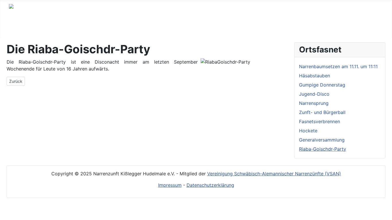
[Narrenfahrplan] (214, 27)
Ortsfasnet (144, 27)
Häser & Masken (95, 27)
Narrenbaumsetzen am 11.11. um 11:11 (338, 66)
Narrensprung (314, 103)
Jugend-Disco (314, 94)
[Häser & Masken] (118, 27)
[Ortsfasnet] (160, 27)
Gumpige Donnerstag (322, 85)
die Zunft (48, 27)
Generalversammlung (322, 140)
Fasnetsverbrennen (319, 121)
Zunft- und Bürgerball (322, 112)
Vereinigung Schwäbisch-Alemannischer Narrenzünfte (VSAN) (274, 173)
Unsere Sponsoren (308, 27)
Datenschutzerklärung (210, 185)
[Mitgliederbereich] (272, 27)
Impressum (170, 185)
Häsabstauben (314, 75)
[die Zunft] (62, 27)
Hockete (308, 130)
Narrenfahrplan (192, 27)
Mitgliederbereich (248, 27)
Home (21, 27)
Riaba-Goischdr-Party (322, 149)
